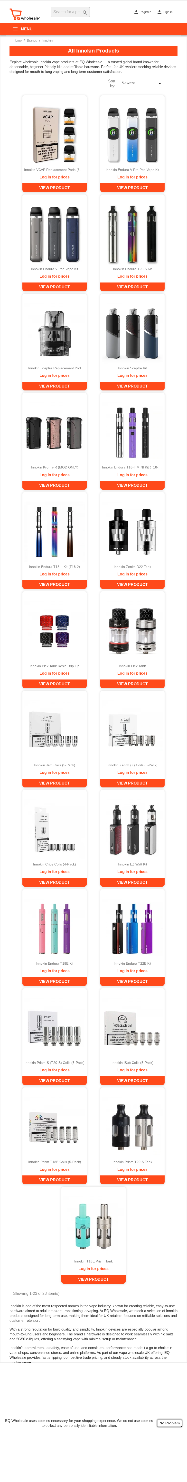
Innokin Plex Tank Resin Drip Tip (54, 666)
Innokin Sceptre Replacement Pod (54, 368)
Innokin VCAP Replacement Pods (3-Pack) (54, 170)
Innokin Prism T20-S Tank (132, 1162)
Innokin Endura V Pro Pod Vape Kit (132, 170)
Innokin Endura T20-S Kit (132, 269)
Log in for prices (54, 177)
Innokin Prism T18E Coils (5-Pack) (54, 1162)
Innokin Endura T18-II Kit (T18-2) (54, 567)
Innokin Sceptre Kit (132, 368)
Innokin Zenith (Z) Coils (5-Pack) (132, 765)
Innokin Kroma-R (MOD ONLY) (54, 467)
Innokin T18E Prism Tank (93, 1261)
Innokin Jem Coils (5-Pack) (54, 765)
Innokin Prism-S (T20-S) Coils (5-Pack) (54, 1063)
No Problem (169, 1423)
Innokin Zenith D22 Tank (132, 567)
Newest (142, 84)
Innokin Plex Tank (132, 666)
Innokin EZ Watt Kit (132, 864)
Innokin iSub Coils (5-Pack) (132, 1063)
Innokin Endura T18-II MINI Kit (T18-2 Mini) (132, 467)
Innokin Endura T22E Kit (132, 963)
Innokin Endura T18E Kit (54, 963)
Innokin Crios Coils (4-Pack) (54, 864)
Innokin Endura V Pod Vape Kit (54, 269)
